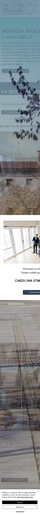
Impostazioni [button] (20, 511)
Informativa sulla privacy (25, 497)
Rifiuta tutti (19, 507)
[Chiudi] (37, 492)
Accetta (19, 502)
